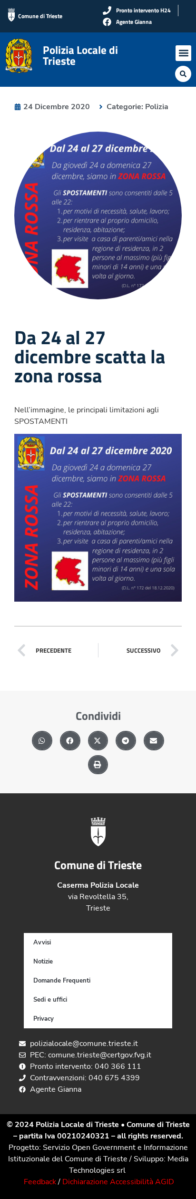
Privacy (43, 1019)
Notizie (43, 961)
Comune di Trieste (40, 15)
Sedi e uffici (50, 999)
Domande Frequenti (61, 980)
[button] (183, 53)
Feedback (40, 1182)
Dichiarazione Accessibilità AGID (118, 1182)
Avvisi (42, 942)
